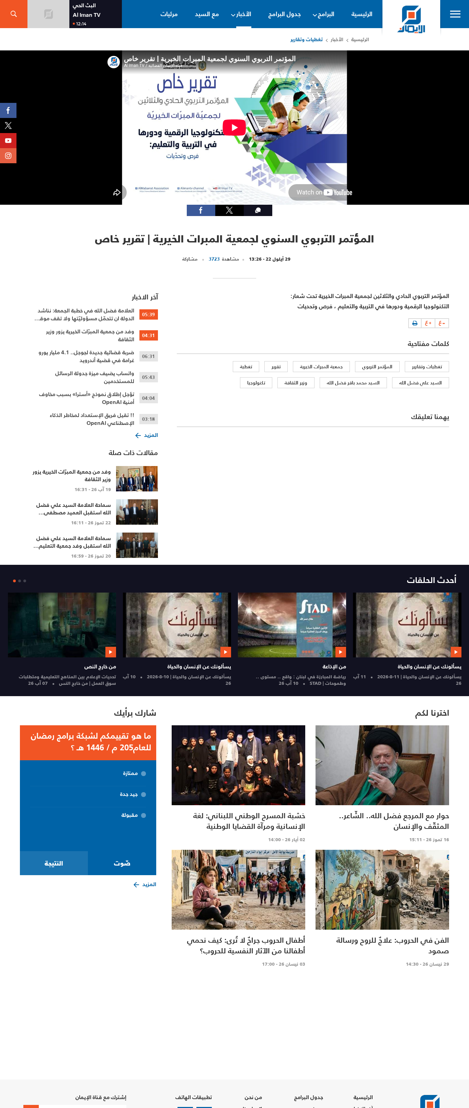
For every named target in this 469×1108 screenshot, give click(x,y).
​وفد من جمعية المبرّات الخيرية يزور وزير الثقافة (90, 335)
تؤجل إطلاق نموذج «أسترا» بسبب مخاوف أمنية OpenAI (86, 398)
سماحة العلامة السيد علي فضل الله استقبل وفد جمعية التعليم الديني (73, 546)
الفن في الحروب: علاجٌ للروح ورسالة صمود (392, 945)
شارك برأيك (135, 712)
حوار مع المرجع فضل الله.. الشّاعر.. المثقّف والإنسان (394, 820)
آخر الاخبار (145, 297)
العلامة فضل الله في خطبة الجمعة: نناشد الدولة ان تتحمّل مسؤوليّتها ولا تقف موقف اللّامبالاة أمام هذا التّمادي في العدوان (84, 314)
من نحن (253, 1097)
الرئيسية (360, 39)
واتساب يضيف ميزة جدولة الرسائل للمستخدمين (94, 377)
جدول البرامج (308, 1097)
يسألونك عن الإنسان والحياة (429, 666)
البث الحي (84, 5)
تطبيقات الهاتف (193, 1097)
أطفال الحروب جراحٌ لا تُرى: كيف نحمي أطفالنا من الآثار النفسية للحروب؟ (246, 945)
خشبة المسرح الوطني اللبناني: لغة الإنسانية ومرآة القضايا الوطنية (249, 820)
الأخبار (337, 39)
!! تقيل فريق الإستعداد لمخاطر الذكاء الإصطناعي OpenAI (92, 419)
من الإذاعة (334, 666)
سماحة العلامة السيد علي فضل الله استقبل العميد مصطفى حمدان (73, 512)
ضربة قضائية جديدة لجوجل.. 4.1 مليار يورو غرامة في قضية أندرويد (86, 356)
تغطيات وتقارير (306, 39)
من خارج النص (100, 666)
